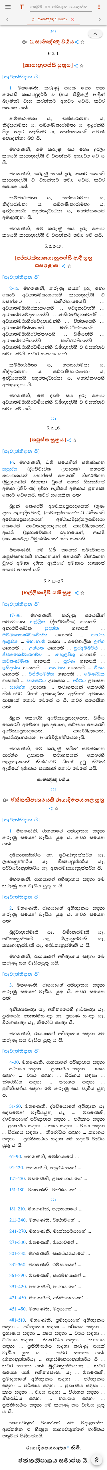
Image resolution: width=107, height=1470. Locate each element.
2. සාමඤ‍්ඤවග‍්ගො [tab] (49, 19)
